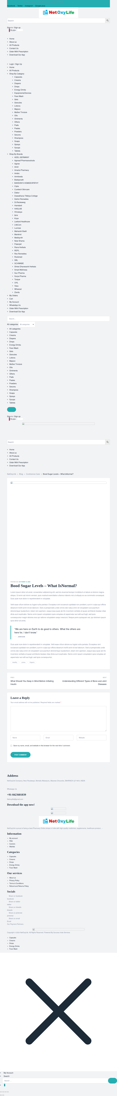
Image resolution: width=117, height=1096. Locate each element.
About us (12, 878)
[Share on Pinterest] (101, 662)
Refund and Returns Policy (19, 886)
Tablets (12, 402)
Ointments (13, 370)
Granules (13, 354)
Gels (11, 351)
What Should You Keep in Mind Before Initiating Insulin (34, 681)
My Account (8, 1072)
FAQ (11, 841)
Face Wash (13, 348)
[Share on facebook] (85, 662)
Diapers (12, 338)
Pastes (12, 380)
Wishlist (12, 846)
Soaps (12, 393)
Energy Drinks (15, 344)
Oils (11, 367)
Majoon (12, 361)
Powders (13, 383)
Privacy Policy (14, 880)
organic (32, 662)
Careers (12, 844)
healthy (14, 662)
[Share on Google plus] (98, 662)
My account (13, 838)
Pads (11, 377)
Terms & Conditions (16, 883)
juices (23, 662)
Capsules (13, 332)
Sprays (12, 396)
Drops (11, 341)
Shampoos (13, 389)
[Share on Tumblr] (95, 662)
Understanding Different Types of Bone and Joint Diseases (83, 681)
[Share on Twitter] (88, 662)
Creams (12, 335)
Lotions (12, 357)
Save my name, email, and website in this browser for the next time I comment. (41, 745)
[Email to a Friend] (105, 662)
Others (12, 373)
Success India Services (61, 932)
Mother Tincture (15, 364)
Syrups (12, 399)
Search (6, 1076)
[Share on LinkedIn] (91, 662)
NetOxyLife (24, 932)
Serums (12, 386)
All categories (14, 328)
